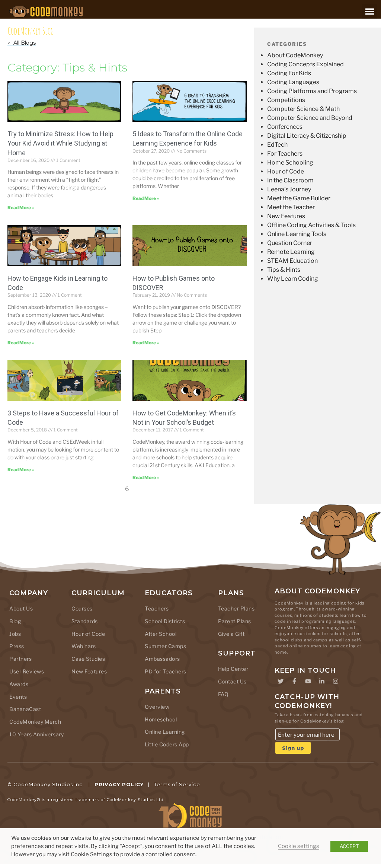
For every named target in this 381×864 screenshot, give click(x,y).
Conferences (284, 126)
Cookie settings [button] (298, 846)
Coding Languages (293, 82)
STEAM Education (292, 260)
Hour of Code (285, 171)
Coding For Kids (289, 73)
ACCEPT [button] (349, 846)
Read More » (20, 207)
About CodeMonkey (295, 55)
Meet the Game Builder (298, 198)
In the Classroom (290, 180)
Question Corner (289, 242)
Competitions (286, 99)
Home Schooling (290, 162)
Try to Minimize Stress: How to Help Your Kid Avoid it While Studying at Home (60, 143)
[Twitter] (280, 681)
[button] (369, 11)
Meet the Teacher (291, 207)
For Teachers (284, 153)
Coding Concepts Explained (305, 64)
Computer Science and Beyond (309, 117)
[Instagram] (336, 681)
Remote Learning (291, 251)
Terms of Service (177, 784)
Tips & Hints (283, 269)
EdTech (277, 144)
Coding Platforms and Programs (312, 91)
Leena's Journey (289, 189)
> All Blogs (21, 42)
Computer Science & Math (303, 108)
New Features (286, 216)
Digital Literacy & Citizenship (306, 135)
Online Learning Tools (296, 233)
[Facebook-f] (294, 681)
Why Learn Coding (292, 278)
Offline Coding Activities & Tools (311, 225)
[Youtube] (308, 681)
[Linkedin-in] (322, 681)
